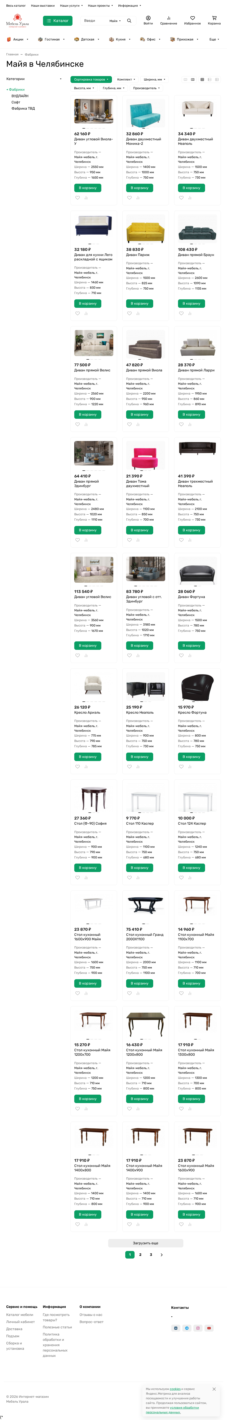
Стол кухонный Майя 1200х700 (92, 1052)
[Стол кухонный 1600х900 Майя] (93, 908)
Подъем (12, 1336)
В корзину (88, 188)
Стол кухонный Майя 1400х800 (92, 1168)
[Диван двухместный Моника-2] (145, 113)
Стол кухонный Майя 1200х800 (144, 1052)
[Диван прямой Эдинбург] (93, 455)
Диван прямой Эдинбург (86, 483)
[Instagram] (198, 1328)
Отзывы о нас (91, 1315)
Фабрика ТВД (23, 108)
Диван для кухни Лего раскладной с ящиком (93, 257)
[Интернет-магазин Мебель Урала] (17, 20)
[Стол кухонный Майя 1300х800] (197, 1024)
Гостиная (52, 39)
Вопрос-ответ (92, 1322)
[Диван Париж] (145, 228)
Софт (16, 102)
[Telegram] (187, 1328)
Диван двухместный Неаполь (195, 141)
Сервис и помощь (21, 1307)
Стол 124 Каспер (192, 823)
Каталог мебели (19, 1315)
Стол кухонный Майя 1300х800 (196, 1052)
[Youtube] (209, 1328)
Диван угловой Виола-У (93, 141)
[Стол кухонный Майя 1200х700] (93, 1024)
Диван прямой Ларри (196, 370)
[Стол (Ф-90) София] (93, 797)
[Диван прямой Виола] (145, 344)
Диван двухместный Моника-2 (143, 141)
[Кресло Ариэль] (93, 686)
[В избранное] (77, 197)
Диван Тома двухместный (137, 483)
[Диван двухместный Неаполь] (197, 113)
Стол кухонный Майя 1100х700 (196, 937)
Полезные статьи (57, 1327)
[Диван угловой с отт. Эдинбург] (145, 571)
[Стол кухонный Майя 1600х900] (197, 1139)
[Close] (214, 1389)
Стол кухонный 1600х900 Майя (87, 937)
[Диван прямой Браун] (197, 228)
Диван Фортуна (191, 597)
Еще (212, 39)
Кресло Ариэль (87, 712)
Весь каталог (16, 6)
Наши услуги (70, 6)
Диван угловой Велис (92, 597)
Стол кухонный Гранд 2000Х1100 (145, 937)
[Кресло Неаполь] (145, 686)
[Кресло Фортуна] (197, 686)
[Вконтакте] (175, 1328)
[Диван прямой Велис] (93, 344)
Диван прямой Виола (144, 370)
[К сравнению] (86, 197)
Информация (128, 6)
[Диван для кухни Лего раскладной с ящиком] (93, 228)
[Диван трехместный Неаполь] (197, 455)
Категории (15, 79)
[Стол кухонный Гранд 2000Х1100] (145, 908)
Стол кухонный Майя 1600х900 (196, 1168)
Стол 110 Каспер (140, 823)
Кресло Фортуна (192, 712)
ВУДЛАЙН (20, 96)
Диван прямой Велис (92, 370)
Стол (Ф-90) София (90, 823)
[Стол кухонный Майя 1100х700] (197, 908)
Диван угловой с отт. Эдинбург (144, 599)
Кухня (120, 39)
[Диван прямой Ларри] (197, 344)
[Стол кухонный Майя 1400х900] (145, 1139)
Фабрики (17, 89)
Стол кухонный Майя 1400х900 (144, 1168)
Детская (87, 39)
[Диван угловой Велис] (93, 571)
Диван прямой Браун (196, 255)
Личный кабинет (20, 1322)
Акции (18, 39)
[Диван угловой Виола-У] (93, 113)
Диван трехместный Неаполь (195, 483)
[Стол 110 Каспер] (145, 797)
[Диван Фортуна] (197, 571)
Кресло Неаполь (140, 712)
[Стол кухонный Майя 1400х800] (93, 1139)
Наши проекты (99, 6)
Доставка (14, 1329)
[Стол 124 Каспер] (197, 797)
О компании (90, 1307)
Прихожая (185, 39)
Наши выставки (43, 6)
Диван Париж (138, 255)
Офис (151, 39)
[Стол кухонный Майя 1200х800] (145, 1024)
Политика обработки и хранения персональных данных (55, 1345)
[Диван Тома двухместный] (145, 455)
